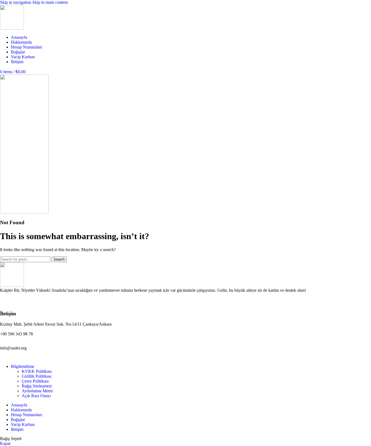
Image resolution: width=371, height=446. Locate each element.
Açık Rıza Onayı (36, 395)
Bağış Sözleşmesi (37, 386)
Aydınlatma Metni (37, 391)
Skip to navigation (16, 2)
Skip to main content (50, 2)
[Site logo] (12, 28)
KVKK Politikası (37, 371)
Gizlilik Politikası (36, 376)
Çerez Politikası (35, 381)
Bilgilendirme (22, 366)
